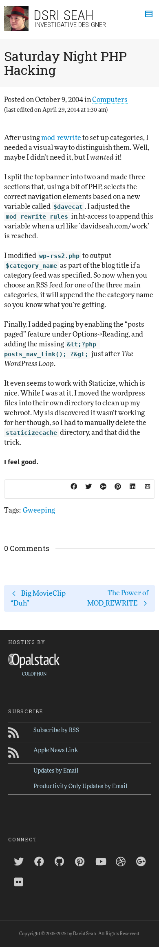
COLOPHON (34, 674)
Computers (110, 99)
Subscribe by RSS (56, 730)
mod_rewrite (61, 137)
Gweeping (39, 510)
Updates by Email (55, 771)
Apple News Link (55, 750)
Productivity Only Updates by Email (80, 786)
